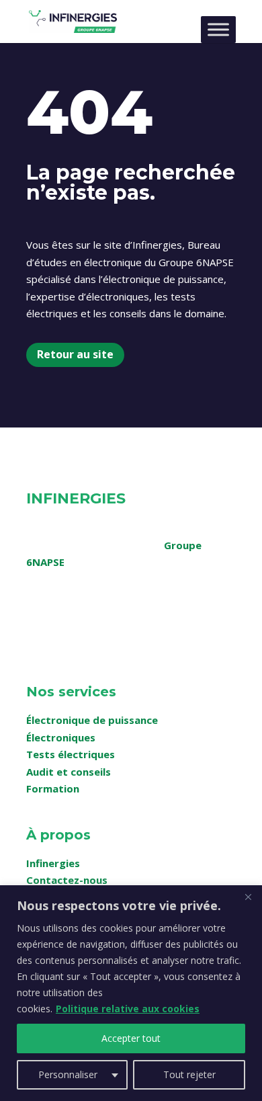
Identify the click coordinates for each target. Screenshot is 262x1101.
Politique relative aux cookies (128, 1008)
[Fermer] (248, 897)
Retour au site (75, 354)
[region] (131, 993)
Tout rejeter (189, 1074)
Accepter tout (131, 1038)
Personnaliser (67, 1074)
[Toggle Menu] (218, 29)
